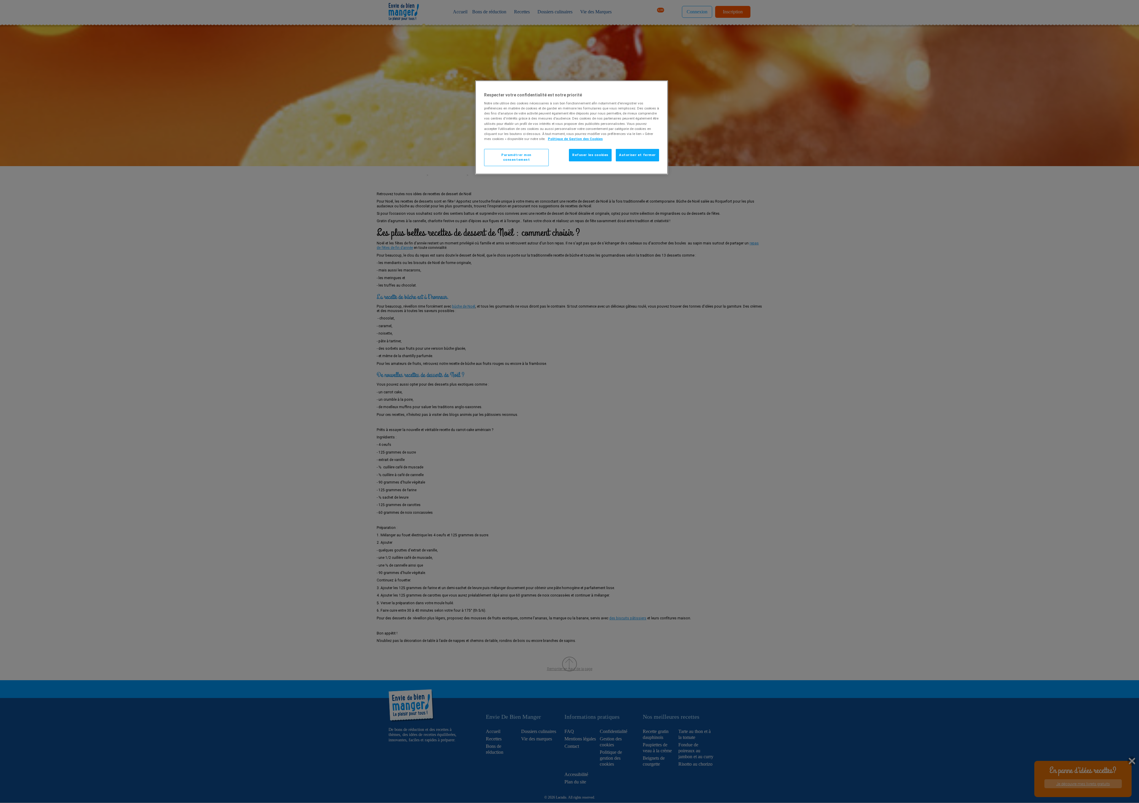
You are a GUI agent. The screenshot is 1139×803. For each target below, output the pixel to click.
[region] (571, 127)
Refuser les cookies (590, 155)
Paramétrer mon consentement (516, 157)
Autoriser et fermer (637, 155)
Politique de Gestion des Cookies (575, 139)
